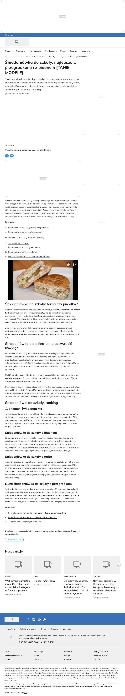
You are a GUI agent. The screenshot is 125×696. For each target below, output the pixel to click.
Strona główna (9, 57)
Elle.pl (7, 651)
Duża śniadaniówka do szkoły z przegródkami (29, 256)
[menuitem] (8, 51)
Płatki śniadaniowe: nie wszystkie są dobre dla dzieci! (32, 517)
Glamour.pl (38, 651)
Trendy (8, 577)
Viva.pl (7, 659)
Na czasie (9, 35)
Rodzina (96, 577)
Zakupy (28, 57)
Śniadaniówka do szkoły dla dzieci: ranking (24, 237)
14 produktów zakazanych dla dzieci (25, 521)
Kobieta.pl (68, 651)
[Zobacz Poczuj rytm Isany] (47, 565)
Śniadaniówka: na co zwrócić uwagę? (25, 232)
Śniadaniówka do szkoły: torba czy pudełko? (28, 227)
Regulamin (11, 629)
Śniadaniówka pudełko (18, 243)
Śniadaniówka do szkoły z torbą (22, 252)
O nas (43, 629)
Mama (37, 577)
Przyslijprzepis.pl (100, 655)
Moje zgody (67, 629)
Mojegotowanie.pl (101, 651)
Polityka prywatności (28, 629)
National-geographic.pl (13, 655)
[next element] (119, 583)
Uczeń (20, 57)
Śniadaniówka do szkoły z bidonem (24, 247)
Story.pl (97, 659)
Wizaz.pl (37, 659)
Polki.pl (67, 655)
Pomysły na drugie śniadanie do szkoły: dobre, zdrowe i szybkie (37, 513)
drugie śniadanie (14, 540)
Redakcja (54, 629)
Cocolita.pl (68, 659)
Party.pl (37, 655)
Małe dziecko (70, 577)
